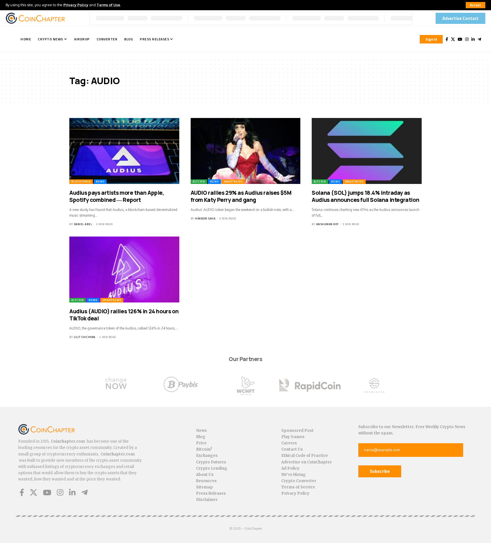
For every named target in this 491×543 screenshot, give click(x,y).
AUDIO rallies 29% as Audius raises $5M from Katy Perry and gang (241, 196)
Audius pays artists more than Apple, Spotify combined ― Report (116, 196)
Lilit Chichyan (84, 337)
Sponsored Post (297, 430)
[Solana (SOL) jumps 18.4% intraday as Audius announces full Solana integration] (367, 151)
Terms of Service (298, 487)
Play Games (293, 436)
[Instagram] (467, 39)
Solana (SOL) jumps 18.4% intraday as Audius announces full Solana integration (365, 196)
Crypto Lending (211, 468)
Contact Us (292, 449)
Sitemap (204, 487)
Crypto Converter (298, 480)
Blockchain (81, 181)
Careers (289, 443)
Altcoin (199, 181)
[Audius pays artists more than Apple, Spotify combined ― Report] (124, 151)
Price (201, 443)
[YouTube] (460, 39)
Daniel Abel (83, 224)
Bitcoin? (204, 449)
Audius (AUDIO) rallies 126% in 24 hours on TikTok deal (123, 315)
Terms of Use (108, 5)
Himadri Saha (205, 218)
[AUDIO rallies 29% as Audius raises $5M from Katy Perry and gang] (246, 151)
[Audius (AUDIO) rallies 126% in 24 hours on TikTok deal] (124, 269)
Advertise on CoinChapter (306, 462)
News (100, 181)
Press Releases (211, 493)
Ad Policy (290, 468)
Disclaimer (207, 499)
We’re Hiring (293, 474)
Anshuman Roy (327, 224)
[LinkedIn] (473, 39)
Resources (206, 480)
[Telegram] (479, 39)
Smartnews (233, 181)
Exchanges (207, 455)
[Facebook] (447, 39)
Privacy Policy (75, 5)
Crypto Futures (211, 462)
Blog (200, 436)
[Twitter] (453, 39)
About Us (205, 474)
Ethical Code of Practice (304, 455)
